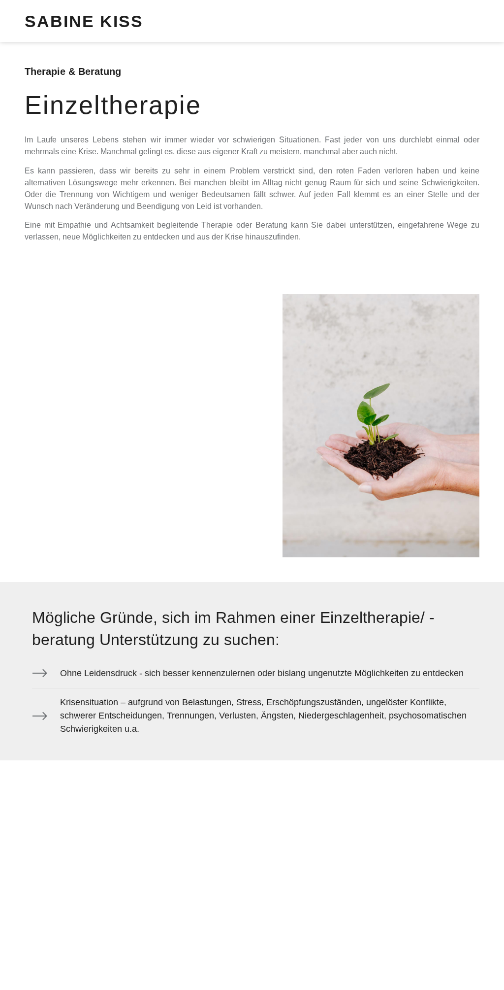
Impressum (109, 922)
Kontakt (162, 922)
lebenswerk (152, 958)
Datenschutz (48, 922)
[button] (470, 21)
